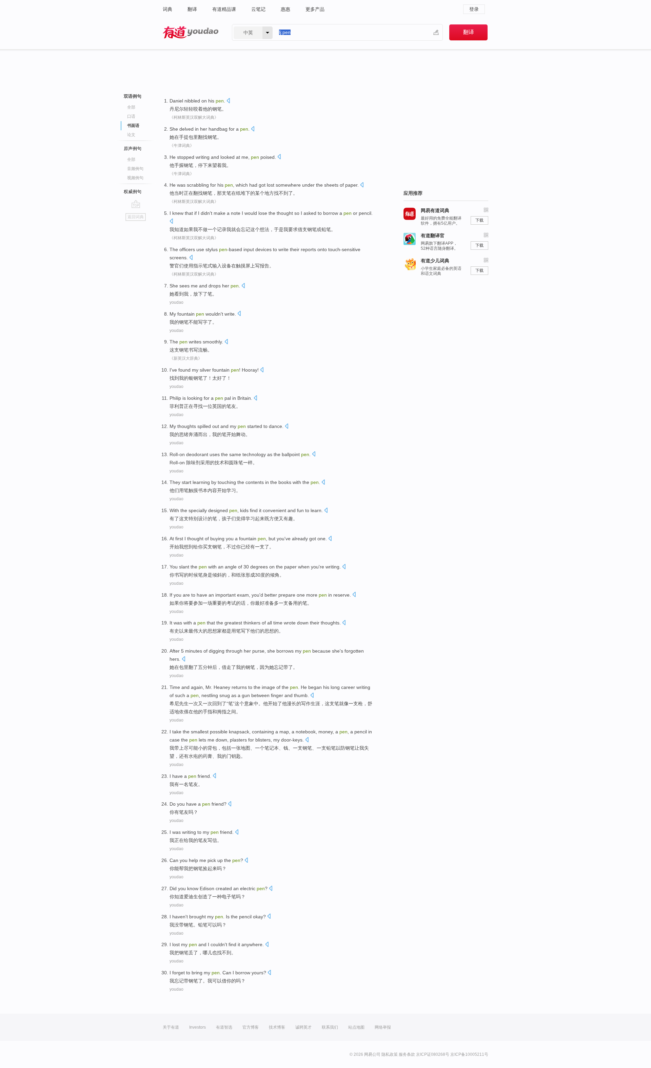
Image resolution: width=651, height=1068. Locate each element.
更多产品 (314, 9)
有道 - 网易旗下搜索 (190, 32)
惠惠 (285, 9)
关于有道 (171, 1027)
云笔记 (258, 9)
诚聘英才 (303, 1027)
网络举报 (383, 1027)
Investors (197, 1027)
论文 (131, 134)
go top (136, 204)
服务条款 (407, 1054)
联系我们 (330, 1027)
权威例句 (132, 191)
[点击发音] (228, 101)
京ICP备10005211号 (469, 1054)
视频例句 (135, 177)
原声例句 (132, 148)
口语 (131, 116)
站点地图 (356, 1027)
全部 (131, 107)
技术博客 (277, 1027)
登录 (474, 9)
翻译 (192, 9)
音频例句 (135, 168)
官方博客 (250, 1027)
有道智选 (224, 1027)
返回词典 (135, 216)
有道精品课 (224, 9)
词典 (167, 9)
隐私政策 (389, 1054)
